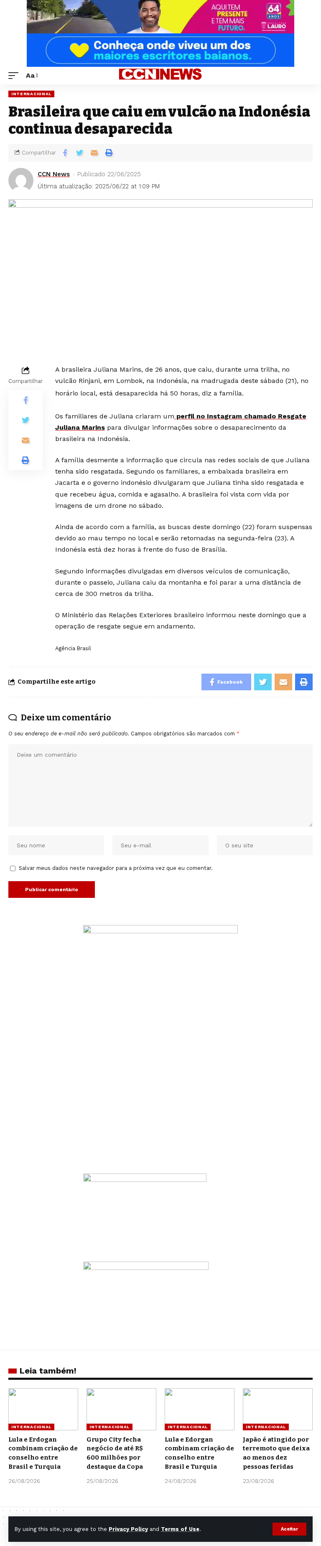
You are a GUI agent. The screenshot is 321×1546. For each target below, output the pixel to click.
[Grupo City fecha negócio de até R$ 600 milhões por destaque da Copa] (121, 1409)
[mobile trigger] (15, 75)
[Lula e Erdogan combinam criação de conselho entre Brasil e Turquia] (43, 1409)
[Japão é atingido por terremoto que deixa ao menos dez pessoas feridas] (278, 1409)
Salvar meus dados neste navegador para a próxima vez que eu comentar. (116, 868)
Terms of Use (180, 1529)
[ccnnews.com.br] (160, 75)
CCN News (54, 174)
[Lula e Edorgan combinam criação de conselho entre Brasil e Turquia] (199, 1409)
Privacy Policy (128, 1529)
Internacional (31, 93)
